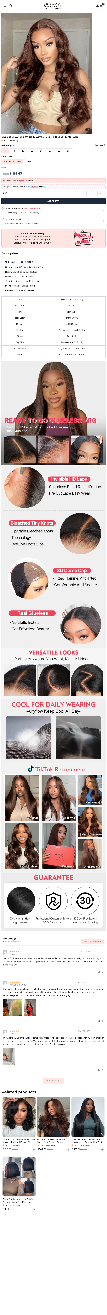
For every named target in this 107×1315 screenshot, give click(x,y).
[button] (11, 5)
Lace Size (6, 156)
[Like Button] (99, 972)
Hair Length (7, 145)
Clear (3, 167)
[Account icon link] (97, 5)
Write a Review (92, 941)
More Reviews (53, 1081)
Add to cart (53, 201)
